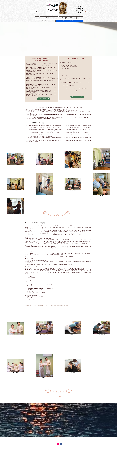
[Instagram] (58, 444)
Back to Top (60, 399)
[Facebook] (61, 444)
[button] (43, 98)
